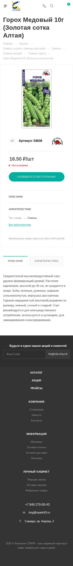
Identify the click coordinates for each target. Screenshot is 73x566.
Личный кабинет (36, 471)
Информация (36, 434)
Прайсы (37, 388)
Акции (36, 380)
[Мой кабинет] (59, 6)
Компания (36, 401)
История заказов (36, 485)
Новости (36, 415)
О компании (36, 409)
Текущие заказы (36, 479)
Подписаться (58, 354)
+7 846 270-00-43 (37, 504)
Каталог (36, 372)
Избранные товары (36, 490)
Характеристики (46, 261)
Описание (15, 261)
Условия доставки (36, 452)
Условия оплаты (36, 447)
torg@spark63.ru (39, 512)
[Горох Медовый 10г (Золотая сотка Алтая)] (36, 99)
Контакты (36, 420)
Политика (36, 458)
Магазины (36, 441)
